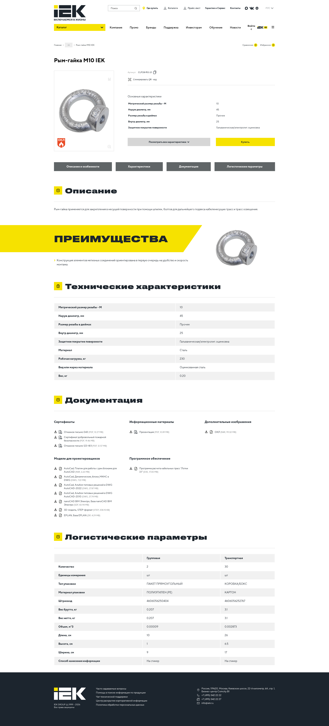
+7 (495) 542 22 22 (211, 695)
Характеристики (139, 166)
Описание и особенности (82, 166)
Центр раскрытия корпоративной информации (121, 700)
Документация (188, 166)
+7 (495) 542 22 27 (211, 699)
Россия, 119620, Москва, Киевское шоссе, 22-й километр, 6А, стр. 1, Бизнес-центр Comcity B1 (238, 690)
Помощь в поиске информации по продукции (121, 692)
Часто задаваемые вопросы (111, 688)
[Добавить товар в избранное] (109, 75)
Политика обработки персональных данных (120, 704)
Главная (58, 45)
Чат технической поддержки (112, 696)
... (69, 44)
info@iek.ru (208, 703)
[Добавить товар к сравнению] (109, 79)
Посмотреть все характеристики (167, 142)
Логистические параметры (245, 166)
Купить (245, 142)
